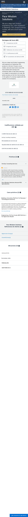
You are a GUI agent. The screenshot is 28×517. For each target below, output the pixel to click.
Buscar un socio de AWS (8, 12)
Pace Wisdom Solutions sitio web (9, 94)
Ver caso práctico (5, 211)
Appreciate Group (6, 233)
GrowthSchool (5, 237)
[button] (24, 2)
